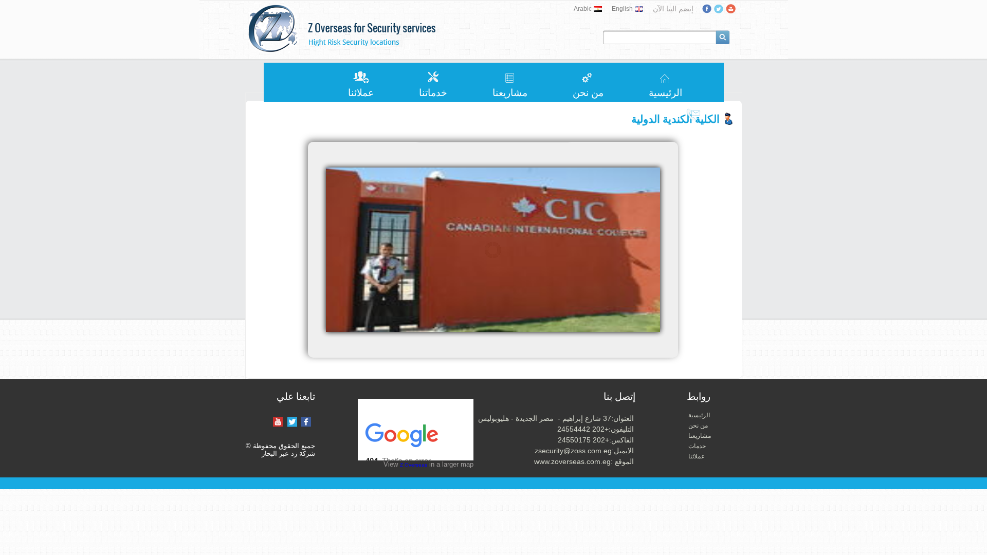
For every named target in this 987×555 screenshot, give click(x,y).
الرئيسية (665, 92)
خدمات (697, 446)
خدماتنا (433, 92)
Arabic (583, 8)
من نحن (588, 92)
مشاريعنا (509, 92)
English (622, 8)
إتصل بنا (694, 132)
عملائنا (361, 92)
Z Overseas (413, 465)
